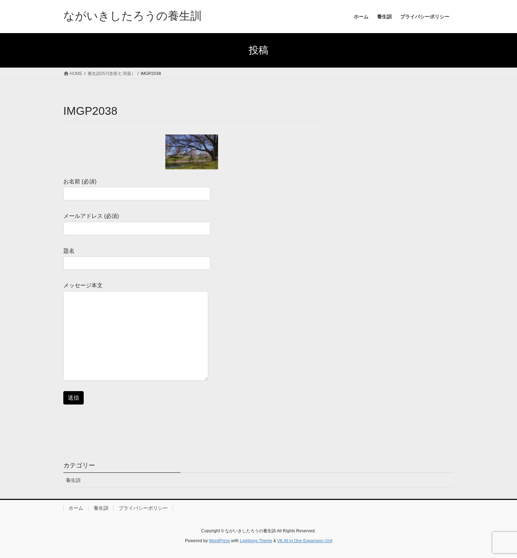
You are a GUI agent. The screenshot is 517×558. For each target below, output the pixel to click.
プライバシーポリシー (143, 508)
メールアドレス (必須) (91, 216)
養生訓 (73, 480)
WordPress (219, 540)
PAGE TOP (498, 535)
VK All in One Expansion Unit (304, 540)
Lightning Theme (256, 540)
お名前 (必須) (79, 181)
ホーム (76, 508)
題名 (69, 251)
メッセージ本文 (83, 285)
